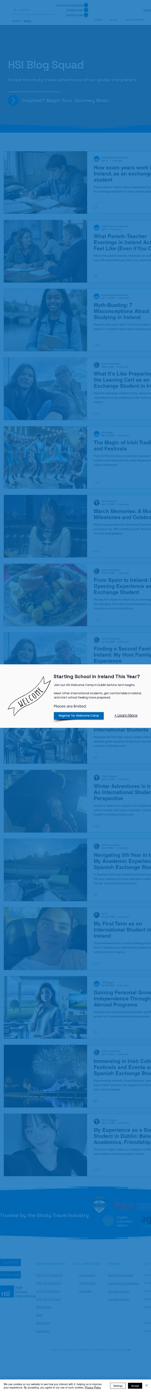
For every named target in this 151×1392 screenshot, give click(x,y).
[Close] (146, 1385)
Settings (118, 1386)
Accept (135, 1386)
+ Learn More (126, 715)
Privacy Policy (93, 1387)
